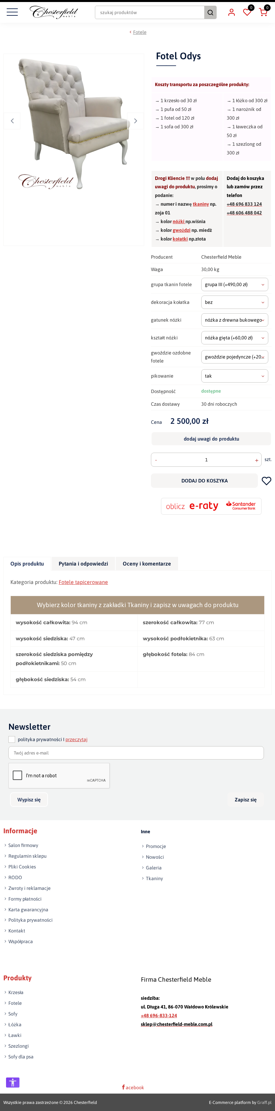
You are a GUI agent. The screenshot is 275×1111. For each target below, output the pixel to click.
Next (135, 121)
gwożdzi (181, 230)
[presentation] (27, 564)
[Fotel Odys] (74, 123)
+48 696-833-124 (159, 1015)
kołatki (180, 239)
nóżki (179, 221)
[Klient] (231, 12)
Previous (12, 121)
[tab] (27, 564)
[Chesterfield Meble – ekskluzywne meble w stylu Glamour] (54, 12)
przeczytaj (76, 739)
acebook (135, 1087)
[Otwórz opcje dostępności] (12, 1082)
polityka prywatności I (53, 739)
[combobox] (234, 284)
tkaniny (201, 204)
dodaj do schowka (266, 480)
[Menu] (11, 12)
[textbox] (235, 284)
